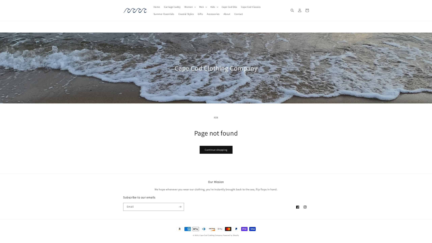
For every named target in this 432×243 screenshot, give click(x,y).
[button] (189, 6)
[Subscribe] (180, 207)
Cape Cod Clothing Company (211, 235)
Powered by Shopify (231, 235)
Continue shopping (216, 149)
